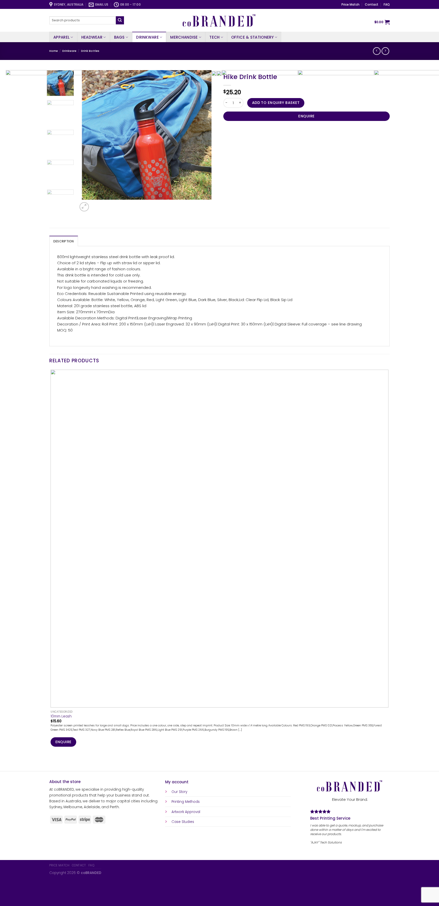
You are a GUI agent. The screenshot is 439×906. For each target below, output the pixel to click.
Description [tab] (63, 241)
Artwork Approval (185, 811)
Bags (119, 37)
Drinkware (147, 37)
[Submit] (120, 20)
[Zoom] (84, 206)
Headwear (91, 37)
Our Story (179, 791)
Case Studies (182, 821)
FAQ (387, 4)
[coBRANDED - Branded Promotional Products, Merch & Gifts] (219, 20)
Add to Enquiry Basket (276, 102)
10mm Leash (61, 716)
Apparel (61, 37)
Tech (214, 37)
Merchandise (184, 37)
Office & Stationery (252, 37)
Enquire (306, 116)
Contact (371, 4)
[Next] (95, 204)
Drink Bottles (90, 51)
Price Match (350, 4)
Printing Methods (185, 801)
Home (53, 51)
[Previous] (51, 762)
